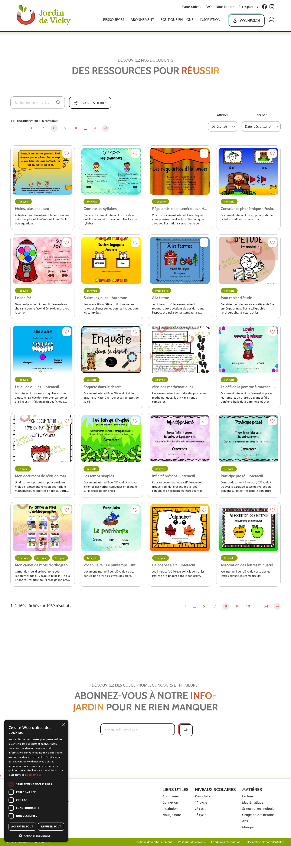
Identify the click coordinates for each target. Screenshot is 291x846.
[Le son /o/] (42, 260)
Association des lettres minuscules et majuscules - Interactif (248, 565)
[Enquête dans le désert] (111, 349)
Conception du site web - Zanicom (28, 842)
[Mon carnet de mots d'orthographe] (42, 527)
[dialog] (36, 781)
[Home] (47, 15)
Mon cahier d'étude (236, 297)
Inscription (210, 19)
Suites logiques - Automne (105, 297)
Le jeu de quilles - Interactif (37, 387)
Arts (245, 821)
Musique (248, 827)
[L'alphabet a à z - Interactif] (180, 527)
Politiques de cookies (191, 842)
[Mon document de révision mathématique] (42, 438)
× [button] (63, 724)
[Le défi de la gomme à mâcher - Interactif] (248, 349)
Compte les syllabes (100, 208)
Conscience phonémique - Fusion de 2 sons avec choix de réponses (248, 208)
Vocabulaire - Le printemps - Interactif (111, 565)
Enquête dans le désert (102, 387)
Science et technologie (258, 809)
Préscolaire (161, 290)
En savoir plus (33, 774)
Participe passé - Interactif (242, 476)
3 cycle (200, 815)
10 (76, 128)
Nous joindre (225, 7)
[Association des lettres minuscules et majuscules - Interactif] (248, 527)
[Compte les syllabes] (111, 171)
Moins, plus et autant (32, 208)
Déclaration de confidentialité (265, 842)
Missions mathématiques (172, 387)
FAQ (209, 7)
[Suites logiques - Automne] (111, 260)
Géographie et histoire (258, 815)
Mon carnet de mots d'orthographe (42, 565)
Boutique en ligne (176, 19)
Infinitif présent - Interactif (173, 476)
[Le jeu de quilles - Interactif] (42, 349)
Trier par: (261, 115)
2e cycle (91, 379)
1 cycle (201, 802)
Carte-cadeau (191, 7)
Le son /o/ (23, 297)
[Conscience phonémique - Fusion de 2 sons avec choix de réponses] (248, 171)
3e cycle (160, 379)
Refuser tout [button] (51, 826)
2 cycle (200, 809)
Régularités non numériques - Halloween (179, 208)
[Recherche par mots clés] (58, 102)
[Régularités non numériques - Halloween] (180, 171)
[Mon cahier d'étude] (248, 260)
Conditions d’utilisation (226, 842)
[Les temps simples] (111, 438)
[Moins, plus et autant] (42, 171)
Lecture (247, 796)
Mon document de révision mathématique (42, 476)
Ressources (113, 19)
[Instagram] (271, 6)
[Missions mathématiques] (180, 349)
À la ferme (160, 297)
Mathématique (252, 802)
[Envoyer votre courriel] (186, 730)
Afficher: (223, 115)
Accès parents (248, 7)
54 (94, 128)
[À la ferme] (180, 260)
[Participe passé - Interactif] (248, 438)
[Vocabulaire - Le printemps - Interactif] (111, 527)
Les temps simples (99, 476)
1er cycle (23, 201)
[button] (36, 835)
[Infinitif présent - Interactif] (180, 438)
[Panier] (271, 19)
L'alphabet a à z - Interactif (173, 565)
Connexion (250, 20)
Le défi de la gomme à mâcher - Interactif (248, 387)
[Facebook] (264, 6)
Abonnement (142, 19)
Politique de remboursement (153, 842)
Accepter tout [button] (22, 826)
